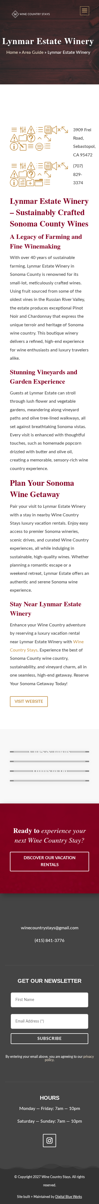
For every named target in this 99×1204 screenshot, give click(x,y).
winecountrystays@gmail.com (49, 928)
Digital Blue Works (68, 1196)
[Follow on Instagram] (49, 1140)
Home (12, 52)
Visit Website (29, 702)
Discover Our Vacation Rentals (50, 861)
